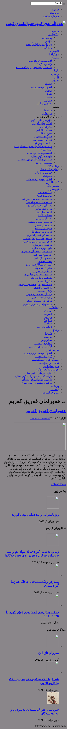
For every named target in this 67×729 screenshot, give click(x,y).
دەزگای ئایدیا (45, 133)
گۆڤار (49, 40)
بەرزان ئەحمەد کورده (40, 205)
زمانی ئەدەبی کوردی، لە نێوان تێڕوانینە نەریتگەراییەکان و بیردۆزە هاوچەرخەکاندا (32, 553)
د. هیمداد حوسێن (42, 244)
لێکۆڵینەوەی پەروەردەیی (38, 353)
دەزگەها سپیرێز (43, 136)
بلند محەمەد (45, 192)
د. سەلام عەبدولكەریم (39, 234)
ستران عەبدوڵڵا (43, 267)
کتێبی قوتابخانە (43, 356)
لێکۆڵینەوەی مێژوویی (40, 60)
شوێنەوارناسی (51, 366)
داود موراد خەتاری (41, 248)
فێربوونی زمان (43, 172)
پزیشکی (54, 386)
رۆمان (48, 90)
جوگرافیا (54, 54)
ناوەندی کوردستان (41, 156)
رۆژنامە (47, 47)
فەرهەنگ (47, 175)
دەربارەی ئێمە (51, 16)
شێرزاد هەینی (44, 281)
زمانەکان (53, 307)
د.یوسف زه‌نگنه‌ (43, 228)
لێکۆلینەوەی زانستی (40, 346)
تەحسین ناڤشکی (42, 287)
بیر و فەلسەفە (50, 392)
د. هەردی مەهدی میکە (39, 300)
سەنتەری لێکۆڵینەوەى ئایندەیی (35, 159)
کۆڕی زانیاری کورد (41, 119)
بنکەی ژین (46, 126)
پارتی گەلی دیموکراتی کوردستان (33, 376)
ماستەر (47, 336)
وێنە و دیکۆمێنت (43, 64)
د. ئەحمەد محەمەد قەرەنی (37, 198)
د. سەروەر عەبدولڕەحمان (37, 238)
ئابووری (54, 50)
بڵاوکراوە (47, 37)
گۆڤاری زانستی (43, 343)
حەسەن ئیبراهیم (42, 254)
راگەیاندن (53, 34)
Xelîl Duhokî (45, 215)
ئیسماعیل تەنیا (44, 212)
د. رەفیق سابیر (43, 208)
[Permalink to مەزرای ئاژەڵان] (53, 646)
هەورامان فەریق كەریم (46, 410)
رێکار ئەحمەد (44, 290)
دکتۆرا (48, 333)
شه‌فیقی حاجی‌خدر (41, 277)
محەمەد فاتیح (44, 195)
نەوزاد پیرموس (43, 218)
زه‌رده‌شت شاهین (42, 297)
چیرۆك (48, 100)
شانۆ (49, 93)
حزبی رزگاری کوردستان (38, 372)
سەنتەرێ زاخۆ (44, 162)
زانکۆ (56, 330)
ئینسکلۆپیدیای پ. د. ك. (39, 152)
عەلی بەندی (45, 261)
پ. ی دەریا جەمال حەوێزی (36, 251)
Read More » (58, 484)
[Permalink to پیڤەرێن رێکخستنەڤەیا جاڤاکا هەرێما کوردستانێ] (53, 575)
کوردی (48, 310)
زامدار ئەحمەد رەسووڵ (38, 294)
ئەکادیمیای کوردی (42, 123)
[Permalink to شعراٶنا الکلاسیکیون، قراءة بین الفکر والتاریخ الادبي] (53, 672)
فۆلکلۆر (47, 83)
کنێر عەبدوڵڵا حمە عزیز (39, 264)
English (48, 320)
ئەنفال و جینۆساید (49, 362)
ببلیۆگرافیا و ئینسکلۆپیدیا (45, 359)
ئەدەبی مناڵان (44, 103)
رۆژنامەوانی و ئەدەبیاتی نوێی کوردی (35, 514)
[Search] (64, 4)
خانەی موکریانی (43, 143)
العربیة (48, 313)
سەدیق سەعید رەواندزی (38, 274)
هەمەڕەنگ (53, 185)
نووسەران (53, 189)
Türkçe (48, 323)
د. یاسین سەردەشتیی (40, 221)
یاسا (56, 70)
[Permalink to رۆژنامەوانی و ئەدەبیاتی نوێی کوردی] (53, 507)
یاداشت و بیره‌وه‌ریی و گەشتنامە (34, 67)
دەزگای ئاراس (44, 129)
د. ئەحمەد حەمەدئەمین (39, 202)
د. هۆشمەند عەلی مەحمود (37, 241)
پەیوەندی (54, 12)
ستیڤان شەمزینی (42, 271)
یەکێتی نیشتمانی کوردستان (36, 382)
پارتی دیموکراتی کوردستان (37, 379)
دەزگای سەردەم (42, 139)
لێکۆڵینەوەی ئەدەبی (41, 87)
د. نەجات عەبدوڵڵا (42, 231)
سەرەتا (55, 9)
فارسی (48, 317)
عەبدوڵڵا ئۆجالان (43, 258)
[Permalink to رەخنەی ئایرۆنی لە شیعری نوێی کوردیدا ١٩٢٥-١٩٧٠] (53, 605)
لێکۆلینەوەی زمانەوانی (39, 179)
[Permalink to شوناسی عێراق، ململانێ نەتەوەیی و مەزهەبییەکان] (53, 702)
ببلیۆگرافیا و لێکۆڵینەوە (39, 44)
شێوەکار (47, 113)
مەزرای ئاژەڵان (48, 653)
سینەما (48, 110)
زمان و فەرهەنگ (49, 169)
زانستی (55, 389)
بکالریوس (46, 339)
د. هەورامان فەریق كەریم (37, 304)
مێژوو (55, 57)
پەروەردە (53, 349)
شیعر (49, 96)
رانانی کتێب (52, 166)
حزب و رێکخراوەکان (47, 369)
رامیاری (54, 73)
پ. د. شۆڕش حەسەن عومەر (35, 284)
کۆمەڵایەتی (52, 182)
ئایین (56, 77)
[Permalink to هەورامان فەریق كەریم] (40, 449)
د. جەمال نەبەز (43, 225)
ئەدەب (55, 80)
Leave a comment (40, 418)
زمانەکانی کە (44, 326)
